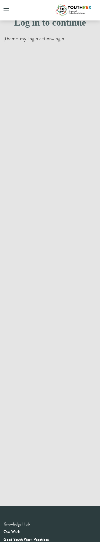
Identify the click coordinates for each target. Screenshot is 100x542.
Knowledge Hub (16, 524)
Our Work (11, 532)
